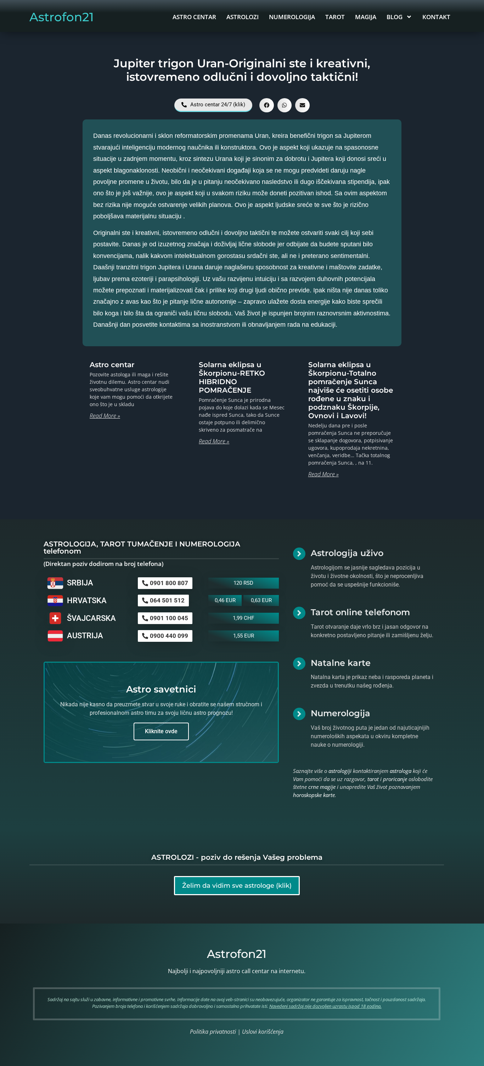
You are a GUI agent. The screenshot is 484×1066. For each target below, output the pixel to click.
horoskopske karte (314, 794)
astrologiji (339, 770)
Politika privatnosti (213, 1032)
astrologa (400, 770)
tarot (373, 778)
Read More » (105, 416)
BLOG (395, 17)
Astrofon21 (61, 17)
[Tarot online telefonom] (299, 613)
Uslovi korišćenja (262, 1032)
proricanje (395, 778)
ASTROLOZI (242, 17)
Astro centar (112, 364)
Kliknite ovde (161, 731)
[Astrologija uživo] (299, 554)
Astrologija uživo (347, 553)
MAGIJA (365, 17)
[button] (266, 105)
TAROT (335, 17)
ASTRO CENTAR (194, 17)
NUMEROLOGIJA (292, 17)
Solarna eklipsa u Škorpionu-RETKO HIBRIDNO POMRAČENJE (232, 377)
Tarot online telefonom (360, 612)
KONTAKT (436, 17)
